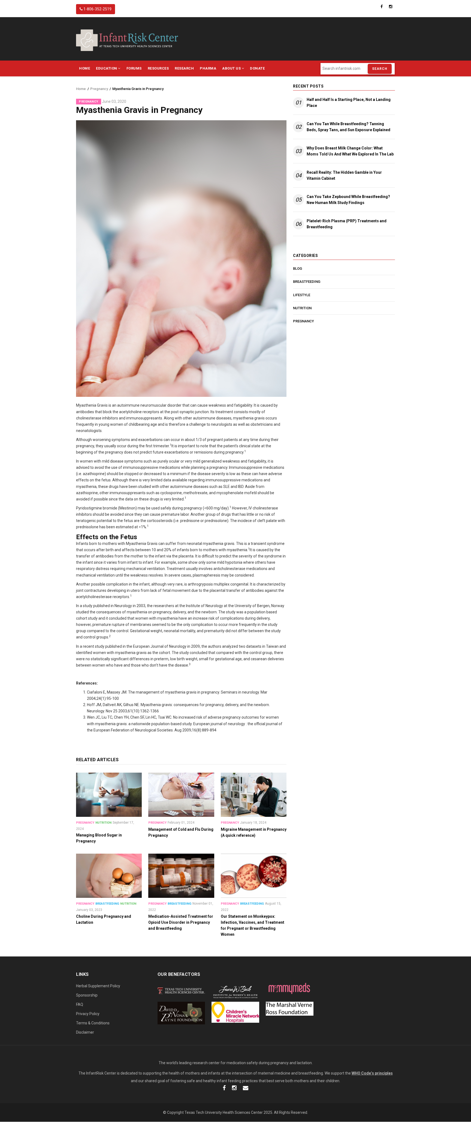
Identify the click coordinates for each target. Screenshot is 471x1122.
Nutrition (103, 822)
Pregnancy (99, 89)
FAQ (79, 1004)
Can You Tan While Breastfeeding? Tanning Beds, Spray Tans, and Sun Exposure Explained (348, 127)
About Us (232, 68)
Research (184, 68)
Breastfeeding (107, 903)
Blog (297, 268)
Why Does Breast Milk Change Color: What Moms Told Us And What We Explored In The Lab (350, 151)
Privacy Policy (87, 1014)
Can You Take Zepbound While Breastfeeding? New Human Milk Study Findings (348, 199)
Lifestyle (301, 295)
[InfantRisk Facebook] (224, 1088)
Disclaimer (85, 1032)
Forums (134, 68)
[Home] (127, 40)
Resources (158, 68)
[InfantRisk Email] (245, 1088)
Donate (257, 68)
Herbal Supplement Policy (98, 986)
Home (84, 68)
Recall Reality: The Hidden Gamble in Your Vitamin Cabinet (344, 175)
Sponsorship (87, 995)
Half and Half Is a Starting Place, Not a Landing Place (349, 102)
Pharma (208, 68)
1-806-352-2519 (97, 9)
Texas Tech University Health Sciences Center (224, 1112)
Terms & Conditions (93, 1023)
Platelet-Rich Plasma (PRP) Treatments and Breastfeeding (347, 224)
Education (107, 68)
